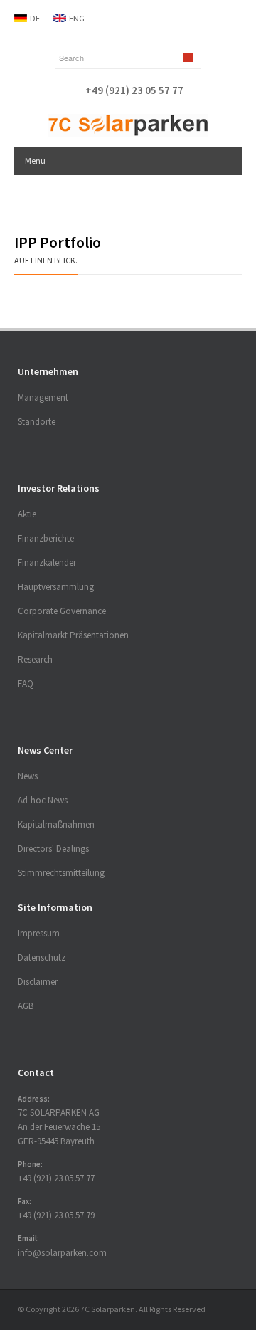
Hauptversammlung (56, 587)
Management (43, 397)
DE (35, 18)
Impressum (39, 933)
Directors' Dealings (53, 849)
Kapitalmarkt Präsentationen (73, 635)
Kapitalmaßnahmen (56, 824)
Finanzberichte (46, 538)
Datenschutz (41, 957)
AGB (25, 1006)
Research (35, 659)
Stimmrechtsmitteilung (61, 873)
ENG (77, 18)
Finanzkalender (47, 562)
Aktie (27, 514)
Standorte (36, 422)
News (28, 776)
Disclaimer (38, 982)
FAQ (25, 683)
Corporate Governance (62, 611)
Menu (35, 160)
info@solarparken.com (62, 1253)
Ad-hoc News (43, 800)
